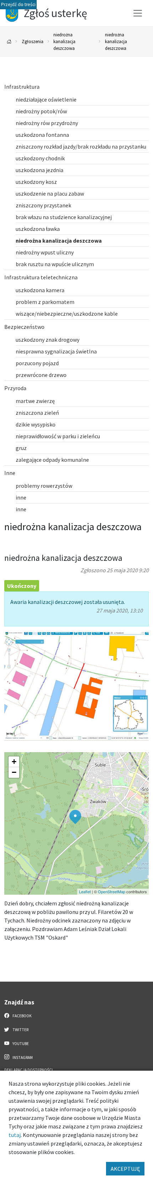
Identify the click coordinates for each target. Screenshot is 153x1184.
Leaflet (85, 891)
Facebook (22, 1015)
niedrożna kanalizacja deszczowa (64, 41)
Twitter (20, 1029)
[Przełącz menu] (137, 13)
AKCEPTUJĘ (125, 1168)
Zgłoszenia (32, 41)
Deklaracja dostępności (28, 1069)
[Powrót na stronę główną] (9, 41)
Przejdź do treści (18, 4)
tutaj (15, 1134)
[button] (75, 817)
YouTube (20, 1043)
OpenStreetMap (111, 891)
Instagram (22, 1057)
